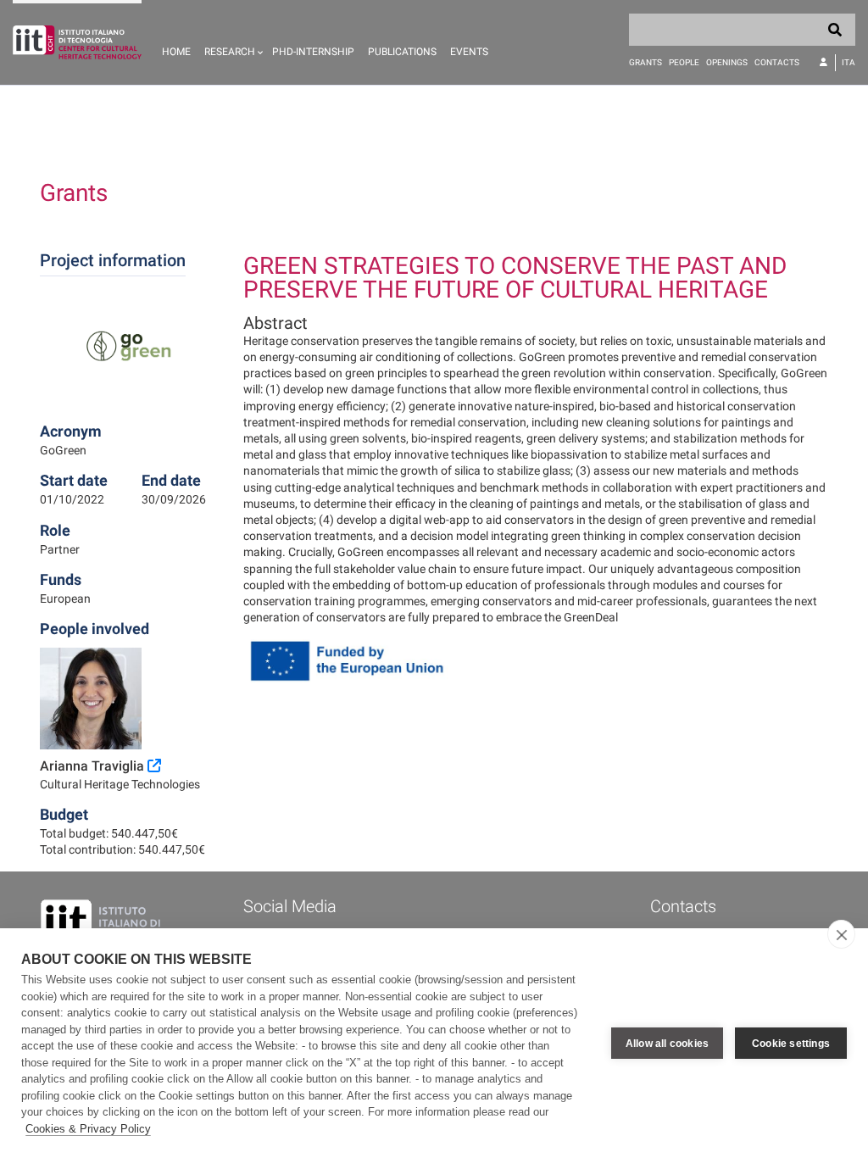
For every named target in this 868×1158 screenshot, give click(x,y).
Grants (645, 62)
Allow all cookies (667, 1043)
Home (176, 52)
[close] (841, 934)
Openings (727, 62)
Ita (848, 62)
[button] (231, 42)
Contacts (776, 62)
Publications (402, 52)
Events (469, 52)
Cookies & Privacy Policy (88, 1128)
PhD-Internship (313, 52)
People (684, 62)
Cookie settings (791, 1043)
